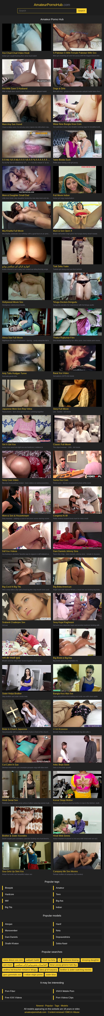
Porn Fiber (10, 991)
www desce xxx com (13, 960)
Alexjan (8, 924)
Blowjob (9, 888)
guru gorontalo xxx (12, 974)
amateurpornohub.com (35, 1012)
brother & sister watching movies (75, 970)
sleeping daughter (90, 960)
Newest (39, 1006)
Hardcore (9, 894)
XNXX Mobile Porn (65, 991)
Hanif (58, 924)
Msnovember (11, 930)
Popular (49, 1006)
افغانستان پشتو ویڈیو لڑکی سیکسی (31, 965)
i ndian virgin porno (33, 974)
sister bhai (51, 974)
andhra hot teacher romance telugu (20, 970)
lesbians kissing (71, 960)
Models (64, 1006)
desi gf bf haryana (48, 970)
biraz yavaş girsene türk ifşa (63, 965)
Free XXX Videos (13, 997)
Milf (6, 901)
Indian (59, 907)
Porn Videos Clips (64, 997)
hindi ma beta (48, 960)
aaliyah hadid (32, 960)
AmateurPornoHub (52, 5)
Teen (58, 894)
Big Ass (59, 901)
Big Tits (8, 907)
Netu (58, 930)
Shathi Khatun (12, 943)
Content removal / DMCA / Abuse (63, 1012)
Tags (57, 1006)
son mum (7, 965)
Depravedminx (63, 937)
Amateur (60, 888)
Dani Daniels (11, 937)
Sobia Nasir (61, 943)
